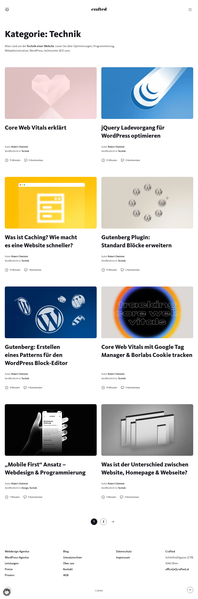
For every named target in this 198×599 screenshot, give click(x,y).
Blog (66, 551)
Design (25, 488)
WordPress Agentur (17, 557)
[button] (7, 592)
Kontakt (68, 569)
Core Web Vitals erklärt (35, 127)
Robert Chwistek (19, 146)
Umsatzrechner (72, 557)
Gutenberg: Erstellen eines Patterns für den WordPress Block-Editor (36, 355)
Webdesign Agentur (17, 551)
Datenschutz (124, 551)
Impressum (123, 557)
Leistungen (12, 563)
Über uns (68, 563)
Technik (25, 151)
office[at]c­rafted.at (177, 569)
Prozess (9, 575)
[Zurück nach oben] (190, 592)
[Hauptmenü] (190, 9)
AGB (66, 575)
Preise (9, 569)
